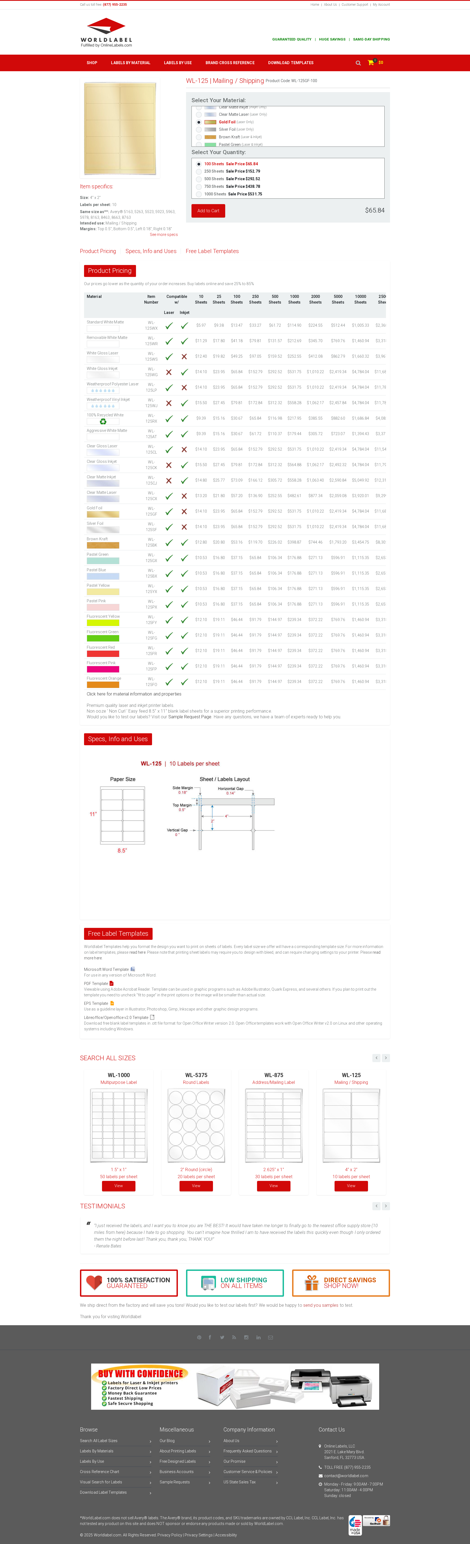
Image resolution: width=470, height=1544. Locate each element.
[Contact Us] (270, 1337)
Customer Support (355, 5)
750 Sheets (232, 186)
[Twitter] (222, 1337)
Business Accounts (177, 1472)
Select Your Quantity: (218, 152)
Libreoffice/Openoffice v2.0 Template (117, 1017)
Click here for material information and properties (134, 694)
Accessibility (226, 1535)
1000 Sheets (233, 194)
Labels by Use (178, 63)
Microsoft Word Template (107, 969)
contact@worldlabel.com (346, 1476)
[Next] (386, 1206)
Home (315, 5)
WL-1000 (119, 1075)
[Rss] (234, 1337)
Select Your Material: (218, 100)
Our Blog (167, 1441)
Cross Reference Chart (99, 1472)
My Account (381, 5)
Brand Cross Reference (230, 63)
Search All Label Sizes (99, 1441)
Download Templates (291, 63)
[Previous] (376, 1206)
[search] (358, 63)
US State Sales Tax (240, 1482)
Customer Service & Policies (248, 1472)
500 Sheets (232, 179)
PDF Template (97, 983)
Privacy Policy (169, 1535)
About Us (330, 5)
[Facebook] (210, 1337)
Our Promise (235, 1461)
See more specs (164, 234)
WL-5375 (196, 1075)
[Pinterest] (199, 1337)
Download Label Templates (103, 1492)
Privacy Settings (199, 1535)
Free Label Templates (212, 251)
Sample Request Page (190, 716)
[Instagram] (246, 1337)
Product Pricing (98, 251)
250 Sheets (232, 171)
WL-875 (273, 1075)
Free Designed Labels (178, 1461)
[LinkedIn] (258, 1337)
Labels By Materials (96, 1451)
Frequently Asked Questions (248, 1451)
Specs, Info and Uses (151, 251)
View (119, 1186)
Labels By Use (92, 1461)
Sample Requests (175, 1482)
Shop (92, 63)
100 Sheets (231, 164)
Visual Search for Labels (101, 1482)
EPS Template (97, 1003)
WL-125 (351, 1075)
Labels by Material (130, 63)
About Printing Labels (178, 1451)
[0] (371, 63)
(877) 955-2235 (357, 1467)
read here (137, 952)
